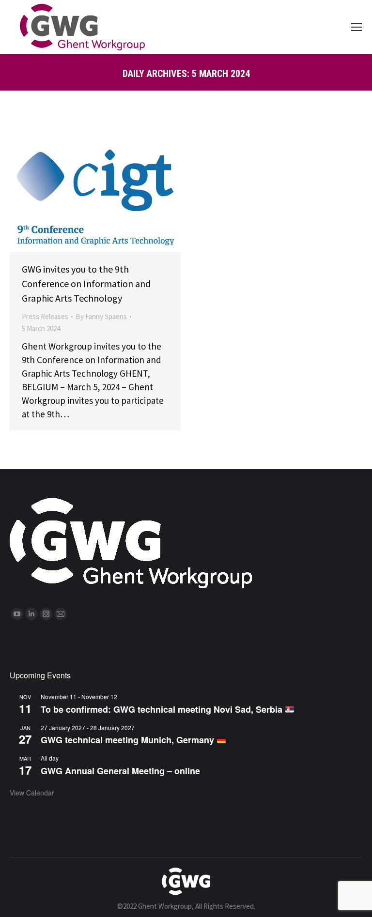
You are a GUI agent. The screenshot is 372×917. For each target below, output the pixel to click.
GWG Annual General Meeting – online (120, 770)
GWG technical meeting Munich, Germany (129, 740)
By (101, 316)
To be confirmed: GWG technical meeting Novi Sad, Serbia (163, 709)
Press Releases (45, 316)
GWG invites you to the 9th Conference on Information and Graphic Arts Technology (86, 283)
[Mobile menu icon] (356, 27)
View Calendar (32, 792)
